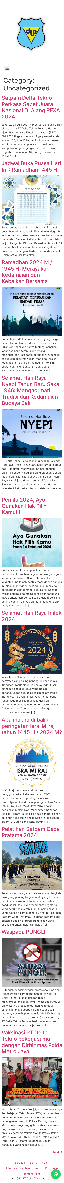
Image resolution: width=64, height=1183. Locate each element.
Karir (37, 1168)
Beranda (20, 1162)
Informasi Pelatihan (18, 1168)
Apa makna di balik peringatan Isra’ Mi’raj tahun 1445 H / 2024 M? (32, 725)
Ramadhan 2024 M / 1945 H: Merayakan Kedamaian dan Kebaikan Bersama (27, 271)
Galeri (45, 1162)
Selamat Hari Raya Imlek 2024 (32, 616)
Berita (33, 1162)
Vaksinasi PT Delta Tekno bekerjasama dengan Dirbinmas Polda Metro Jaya (32, 1042)
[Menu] (7, 68)
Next (57, 1152)
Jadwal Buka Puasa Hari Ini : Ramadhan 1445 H (31, 166)
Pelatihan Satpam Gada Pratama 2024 (31, 832)
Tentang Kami (32, 1173)
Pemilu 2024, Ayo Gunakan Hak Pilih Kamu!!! (24, 506)
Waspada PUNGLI (23, 932)
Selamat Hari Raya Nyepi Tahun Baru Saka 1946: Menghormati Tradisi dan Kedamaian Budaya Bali (30, 390)
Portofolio (51, 1168)
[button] (56, 1174)
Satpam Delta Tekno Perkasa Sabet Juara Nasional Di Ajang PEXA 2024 (31, 107)
